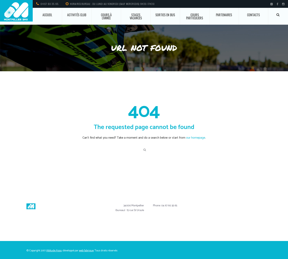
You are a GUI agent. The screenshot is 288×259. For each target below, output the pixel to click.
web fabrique (86, 250)
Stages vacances (136, 16)
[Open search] (278, 15)
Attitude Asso (54, 250)
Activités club (76, 15)
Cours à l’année (106, 16)
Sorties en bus (165, 15)
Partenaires (224, 15)
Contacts (253, 15)
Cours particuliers (194, 16)
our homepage (195, 137)
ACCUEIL (47, 15)
